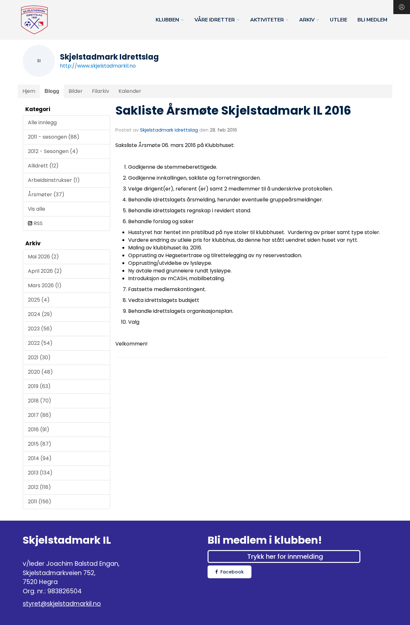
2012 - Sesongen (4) (53, 151)
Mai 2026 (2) (43, 256)
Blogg (52, 91)
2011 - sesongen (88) (53, 137)
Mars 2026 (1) (45, 285)
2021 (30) (39, 357)
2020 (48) (40, 372)
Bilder (76, 91)
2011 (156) (39, 501)
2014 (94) (40, 458)
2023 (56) (40, 328)
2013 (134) (40, 472)
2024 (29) (40, 314)
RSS (37, 223)
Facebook (232, 572)
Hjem (28, 91)
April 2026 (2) (45, 271)
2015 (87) (39, 444)
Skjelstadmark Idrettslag (169, 129)
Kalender (130, 91)
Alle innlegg (42, 122)
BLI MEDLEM (372, 19)
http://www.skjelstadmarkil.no (98, 65)
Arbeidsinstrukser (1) (54, 180)
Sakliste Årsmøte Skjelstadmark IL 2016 (233, 110)
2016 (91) (38, 429)
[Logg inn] (401, 7)
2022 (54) (40, 343)
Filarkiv (100, 91)
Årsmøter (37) (46, 194)
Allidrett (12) (43, 165)
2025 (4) (39, 300)
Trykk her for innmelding (285, 556)
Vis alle (36, 209)
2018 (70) (39, 400)
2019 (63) (39, 386)
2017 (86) (39, 415)
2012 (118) (39, 487)
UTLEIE (338, 19)
